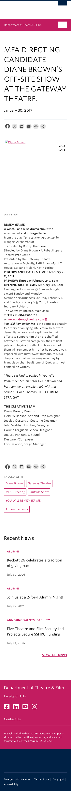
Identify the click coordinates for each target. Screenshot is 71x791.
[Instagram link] (36, 708)
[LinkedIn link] (17, 708)
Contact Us (12, 719)
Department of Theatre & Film (23, 25)
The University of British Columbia (26, 8)
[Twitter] (14, 127)
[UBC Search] (62, 5)
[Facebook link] (8, 708)
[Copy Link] (35, 127)
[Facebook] (7, 127)
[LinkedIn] (21, 127)
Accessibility (11, 784)
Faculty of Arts (15, 696)
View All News (54, 655)
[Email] (28, 127)
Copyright (58, 779)
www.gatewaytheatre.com (26, 319)
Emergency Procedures (17, 779)
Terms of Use (41, 779)
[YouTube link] (26, 708)
